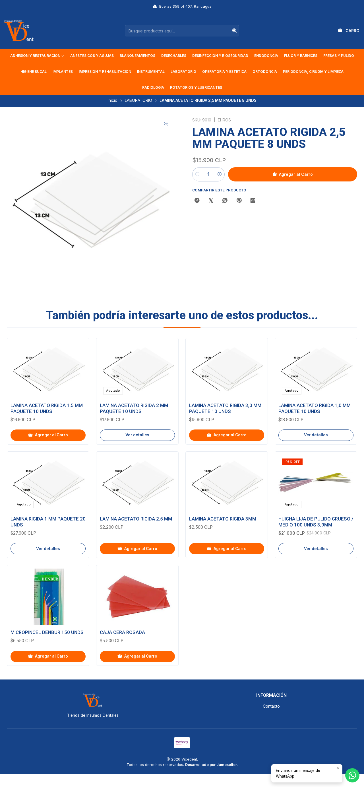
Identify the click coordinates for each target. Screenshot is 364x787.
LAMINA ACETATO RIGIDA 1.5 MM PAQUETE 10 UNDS (47, 408)
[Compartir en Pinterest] (239, 201)
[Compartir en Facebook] (197, 201)
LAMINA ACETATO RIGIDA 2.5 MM (136, 519)
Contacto (271, 706)
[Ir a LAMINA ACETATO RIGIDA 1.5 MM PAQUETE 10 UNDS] (48, 370)
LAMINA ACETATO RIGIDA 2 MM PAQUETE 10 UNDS (134, 408)
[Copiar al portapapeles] (253, 201)
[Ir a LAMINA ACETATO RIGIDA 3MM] (226, 483)
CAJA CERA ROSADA (122, 632)
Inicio (112, 101)
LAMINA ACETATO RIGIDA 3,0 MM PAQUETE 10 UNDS (225, 408)
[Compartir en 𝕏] (211, 201)
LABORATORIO (138, 101)
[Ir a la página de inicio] (18, 31)
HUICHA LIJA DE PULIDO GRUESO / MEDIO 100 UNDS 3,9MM (315, 522)
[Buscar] (234, 30)
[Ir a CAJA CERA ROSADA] (137, 597)
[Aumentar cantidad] (219, 174)
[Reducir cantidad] (197, 174)
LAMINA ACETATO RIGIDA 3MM (222, 519)
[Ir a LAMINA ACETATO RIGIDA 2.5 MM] (137, 483)
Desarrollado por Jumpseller (211, 765)
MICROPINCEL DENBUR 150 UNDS (47, 632)
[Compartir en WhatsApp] (225, 201)
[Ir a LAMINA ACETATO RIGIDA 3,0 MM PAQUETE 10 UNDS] (226, 370)
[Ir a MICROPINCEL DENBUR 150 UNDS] (48, 597)
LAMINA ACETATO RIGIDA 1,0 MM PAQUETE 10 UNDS (314, 408)
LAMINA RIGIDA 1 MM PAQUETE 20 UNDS (48, 522)
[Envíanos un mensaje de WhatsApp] (352, 775)
